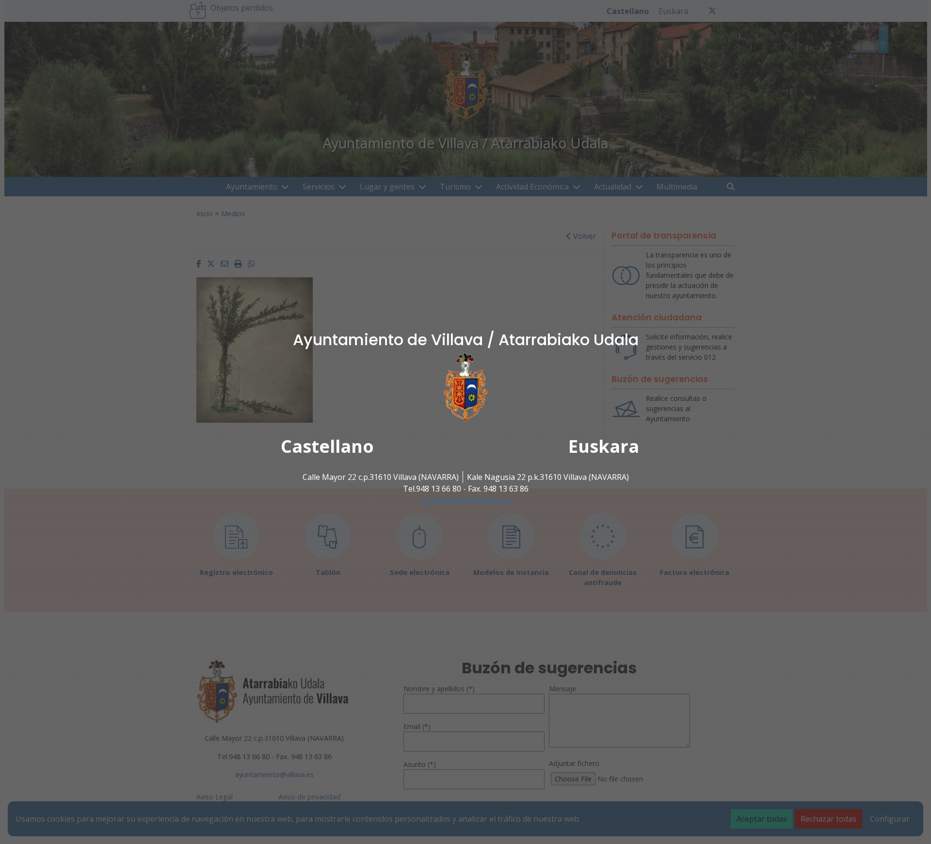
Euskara (603, 446)
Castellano (327, 446)
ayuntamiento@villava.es (466, 500)
